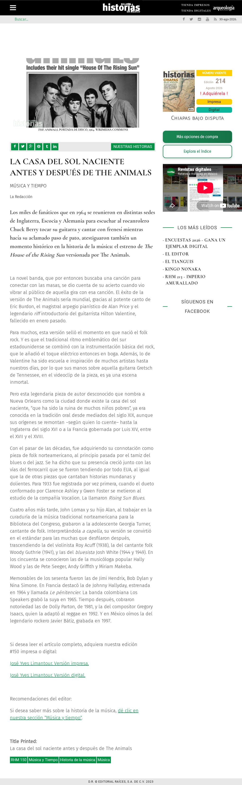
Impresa (214, 101)
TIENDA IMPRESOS (195, 6)
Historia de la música (77, 760)
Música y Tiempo (43, 760)
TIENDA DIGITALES (196, 11)
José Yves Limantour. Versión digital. (47, 675)
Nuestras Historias (132, 146)
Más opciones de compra (197, 136)
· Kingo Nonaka (182, 269)
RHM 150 (18, 760)
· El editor (176, 254)
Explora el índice (197, 151)
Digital (214, 110)
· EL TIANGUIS (178, 261)
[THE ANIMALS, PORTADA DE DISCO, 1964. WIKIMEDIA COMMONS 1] (82, 93)
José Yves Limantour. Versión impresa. (49, 663)
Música (104, 760)
